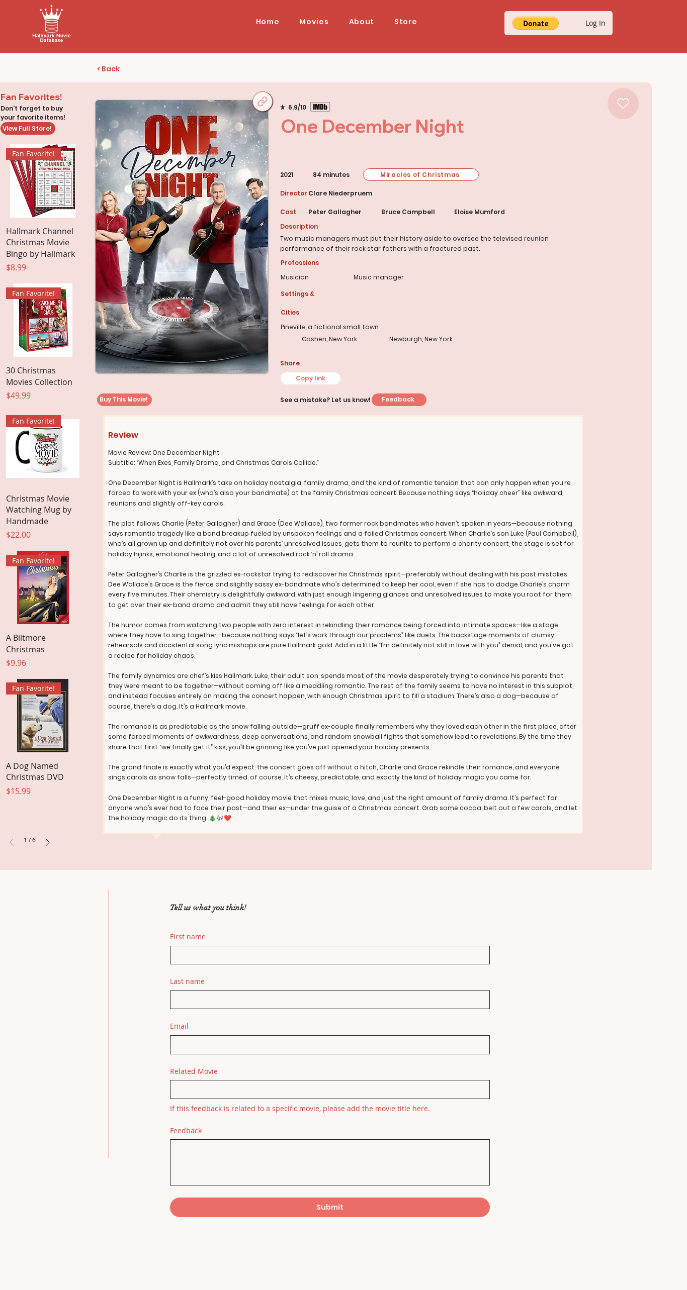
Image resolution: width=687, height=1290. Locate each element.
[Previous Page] (12, 842)
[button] (313, 22)
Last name (187, 981)
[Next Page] (48, 842)
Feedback (186, 1130)
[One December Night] (262, 101)
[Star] (623, 103)
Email (179, 1026)
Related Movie (194, 1071)
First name (188, 936)
